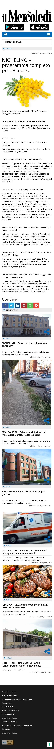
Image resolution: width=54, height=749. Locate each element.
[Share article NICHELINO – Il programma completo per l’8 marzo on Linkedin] (18, 305)
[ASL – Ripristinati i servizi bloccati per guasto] (26, 467)
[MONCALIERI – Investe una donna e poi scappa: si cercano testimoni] (27, 528)
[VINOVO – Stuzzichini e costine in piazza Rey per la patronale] (27, 581)
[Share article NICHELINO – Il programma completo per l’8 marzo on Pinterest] (24, 305)
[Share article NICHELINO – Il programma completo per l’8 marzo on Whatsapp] (30, 305)
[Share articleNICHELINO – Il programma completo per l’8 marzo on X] (11, 305)
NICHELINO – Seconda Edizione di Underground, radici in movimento (22, 664)
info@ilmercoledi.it (9, 733)
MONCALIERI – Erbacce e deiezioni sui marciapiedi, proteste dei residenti (23, 433)
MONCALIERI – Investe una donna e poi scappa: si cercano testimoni (25, 552)
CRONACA (17, 42)
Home (8, 42)
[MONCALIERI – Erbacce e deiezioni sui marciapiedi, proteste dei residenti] (26, 392)
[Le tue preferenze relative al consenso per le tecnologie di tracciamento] (49, 744)
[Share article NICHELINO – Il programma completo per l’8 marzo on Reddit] (36, 305)
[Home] (4, 34)
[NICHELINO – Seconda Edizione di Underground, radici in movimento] (27, 637)
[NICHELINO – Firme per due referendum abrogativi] (26, 325)
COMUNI (8, 338)
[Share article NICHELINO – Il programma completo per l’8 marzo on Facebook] (5, 305)
